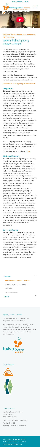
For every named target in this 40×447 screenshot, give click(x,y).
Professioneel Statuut (19, 442)
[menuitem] (34, 7)
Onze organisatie (11, 292)
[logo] (16, 7)
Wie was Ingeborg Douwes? (15, 284)
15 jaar (27, 151)
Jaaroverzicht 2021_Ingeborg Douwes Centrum (19, 84)
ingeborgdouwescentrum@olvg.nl (14, 425)
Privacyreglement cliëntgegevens (12, 444)
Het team (8, 288)
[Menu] (34, 7)
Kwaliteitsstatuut (7, 442)
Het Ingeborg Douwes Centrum (17, 280)
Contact (26, 1)
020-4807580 (10, 421)
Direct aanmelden (17, 1)
